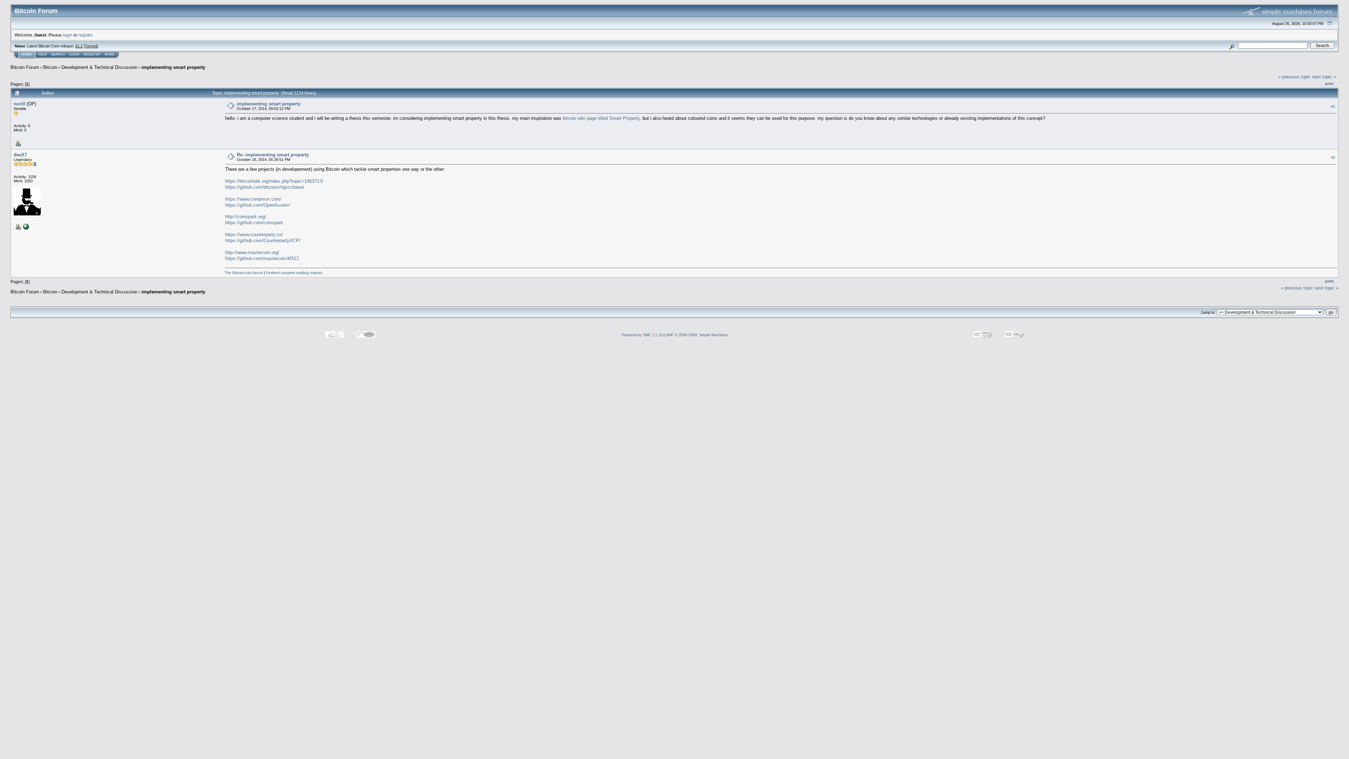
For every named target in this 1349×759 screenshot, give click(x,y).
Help (43, 54)
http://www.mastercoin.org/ (252, 252)
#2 (1333, 157)
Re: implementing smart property (273, 154)
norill (19, 103)
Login (74, 54)
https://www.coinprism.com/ (253, 199)
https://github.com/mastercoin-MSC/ (262, 258)
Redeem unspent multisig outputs (294, 273)
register (85, 35)
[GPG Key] (25, 226)
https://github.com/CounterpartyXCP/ (262, 240)
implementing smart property (173, 67)
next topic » (1324, 76)
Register (92, 54)
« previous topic (1294, 76)
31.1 (79, 46)
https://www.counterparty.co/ (254, 234)
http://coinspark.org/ (245, 216)
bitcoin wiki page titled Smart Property (601, 118)
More (110, 54)
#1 (1333, 106)
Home (27, 54)
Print (1329, 84)
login (67, 35)
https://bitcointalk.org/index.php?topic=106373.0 (274, 181)
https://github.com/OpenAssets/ (257, 205)
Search (58, 54)
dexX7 (20, 154)
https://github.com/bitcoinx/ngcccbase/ (264, 187)
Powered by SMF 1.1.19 (642, 335)
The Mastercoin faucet (243, 273)
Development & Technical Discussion (99, 67)
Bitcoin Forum (25, 67)
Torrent (91, 46)
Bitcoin (50, 67)
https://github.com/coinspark (254, 222)
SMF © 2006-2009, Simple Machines (697, 335)
